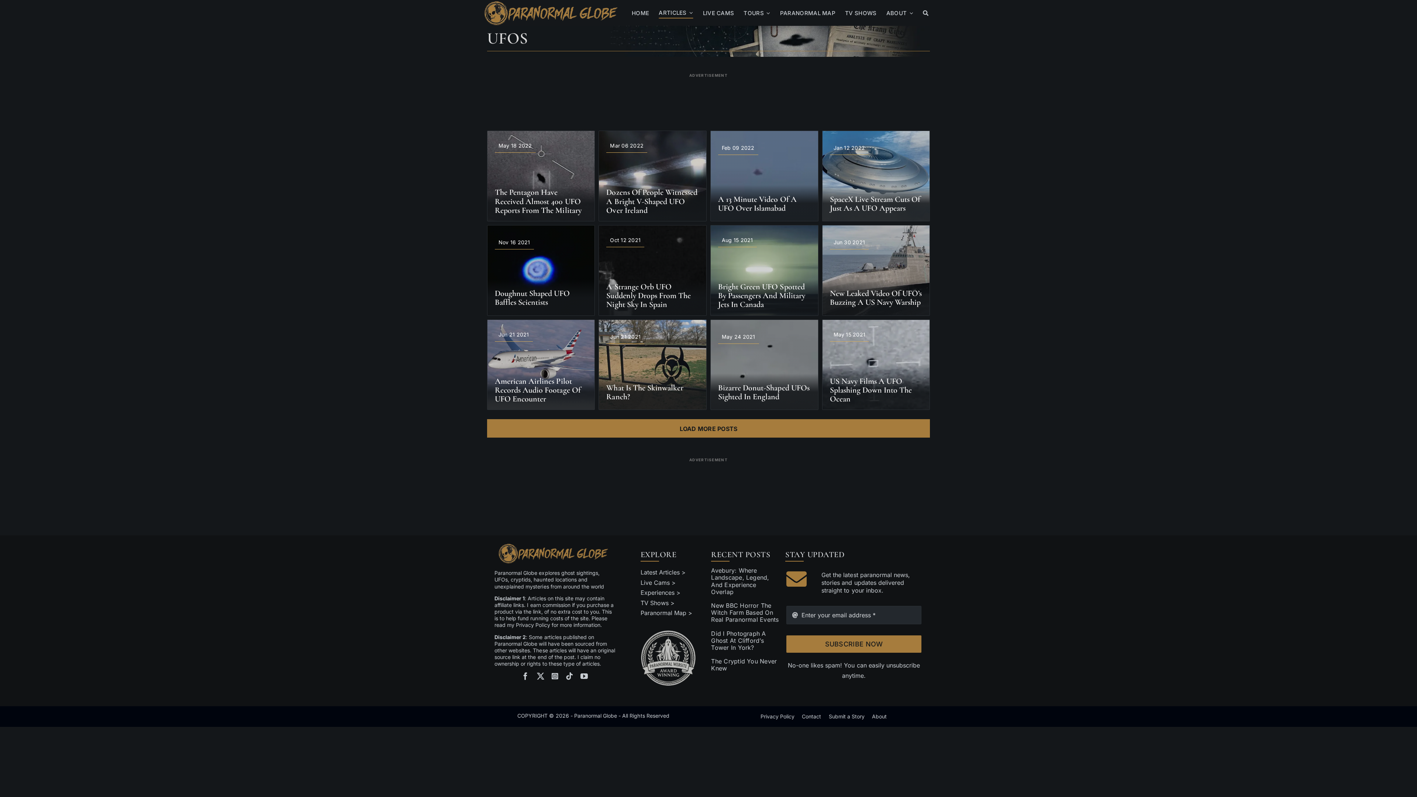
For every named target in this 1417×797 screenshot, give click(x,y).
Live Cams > (658, 582)
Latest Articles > (663, 572)
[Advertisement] (708, 97)
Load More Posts (709, 428)
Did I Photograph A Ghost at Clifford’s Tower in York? (738, 640)
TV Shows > (658, 603)
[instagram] (555, 676)
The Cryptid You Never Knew (744, 665)
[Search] (925, 13)
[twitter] (540, 676)
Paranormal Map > (666, 613)
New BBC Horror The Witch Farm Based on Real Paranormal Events (745, 612)
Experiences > (660, 592)
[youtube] (584, 676)
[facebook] (525, 676)
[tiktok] (569, 676)
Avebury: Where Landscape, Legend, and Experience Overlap (740, 581)
